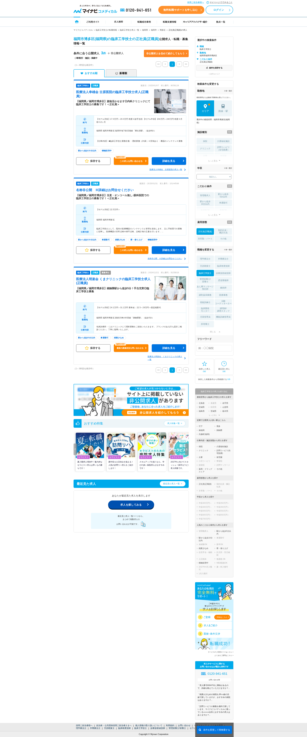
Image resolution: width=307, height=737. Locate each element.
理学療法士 (81, 728)
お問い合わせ (184, 725)
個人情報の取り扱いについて (148, 725)
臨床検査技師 (124, 728)
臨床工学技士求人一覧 (129, 30)
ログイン (218, 9)
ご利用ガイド (93, 21)
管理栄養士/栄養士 (177, 728)
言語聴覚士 (109, 728)
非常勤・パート (205, 238)
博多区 (162, 30)
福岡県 (145, 30)
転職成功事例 (144, 21)
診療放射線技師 (157, 728)
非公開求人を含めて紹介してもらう (165, 53)
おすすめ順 (91, 73)
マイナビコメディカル (83, 30)
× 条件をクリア (214, 74)
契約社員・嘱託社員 (223, 231)
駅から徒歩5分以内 (223, 195)
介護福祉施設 (223, 141)
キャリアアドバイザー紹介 (195, 21)
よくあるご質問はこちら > (223, 655)
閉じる (213, 332)
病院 (205, 141)
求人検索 (118, 21)
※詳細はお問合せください (105, 190)
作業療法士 (95, 728)
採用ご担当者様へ (195, 2)
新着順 (123, 73)
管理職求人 (205, 195)
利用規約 (170, 725)
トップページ (77, 21)
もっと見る (213, 161)
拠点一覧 (220, 21)
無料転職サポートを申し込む (180, 9)
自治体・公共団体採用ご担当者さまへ (114, 725)
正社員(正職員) (205, 231)
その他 (223, 238)
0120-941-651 (136, 10)
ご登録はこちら (221, 617)
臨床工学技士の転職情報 (106, 30)
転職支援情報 (169, 21)
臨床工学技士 (140, 728)
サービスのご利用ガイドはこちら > (220, 652)
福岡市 (154, 30)
